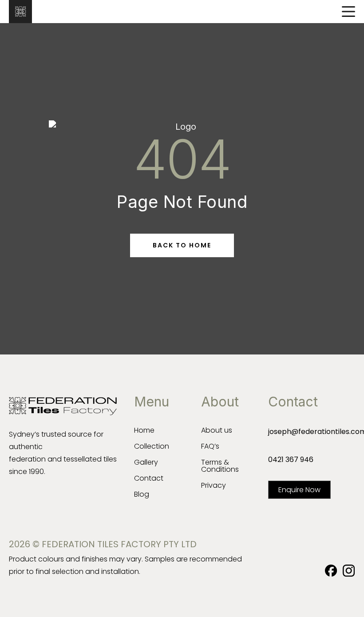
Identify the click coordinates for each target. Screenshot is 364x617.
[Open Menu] (348, 11)
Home (144, 430)
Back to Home (182, 245)
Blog (141, 494)
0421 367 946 (290, 459)
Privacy (213, 485)
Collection (151, 446)
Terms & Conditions (220, 465)
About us (216, 430)
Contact (148, 478)
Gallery (146, 462)
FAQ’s (210, 446)
